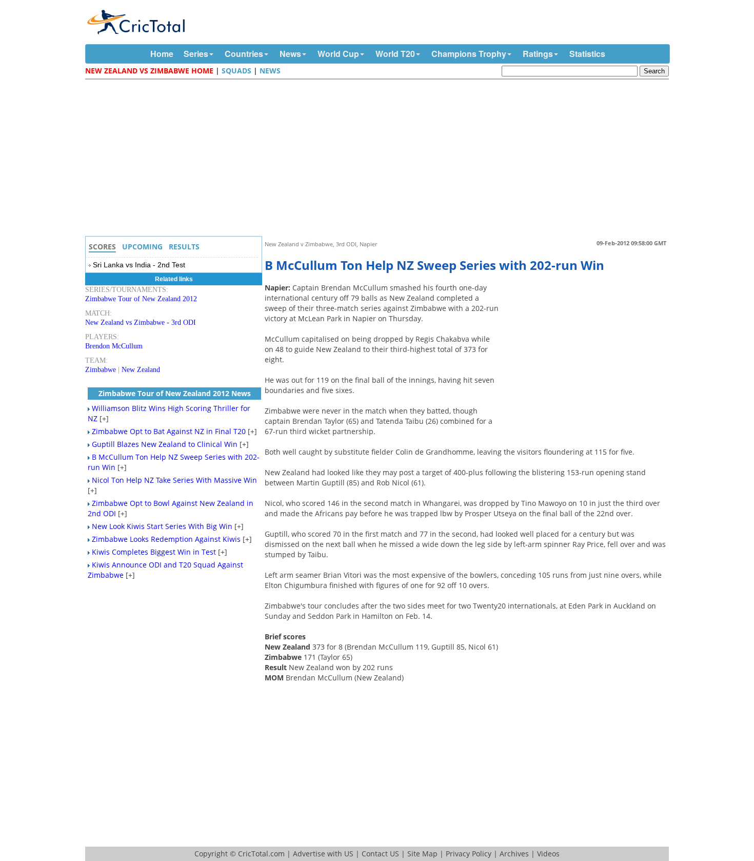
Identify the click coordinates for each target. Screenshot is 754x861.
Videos (548, 853)
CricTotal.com (261, 853)
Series (196, 54)
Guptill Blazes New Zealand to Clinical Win (164, 444)
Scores (102, 246)
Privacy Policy (468, 853)
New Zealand (141, 370)
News (290, 54)
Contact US (380, 853)
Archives (514, 853)
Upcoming (142, 246)
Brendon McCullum (114, 346)
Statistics (587, 54)
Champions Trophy (468, 54)
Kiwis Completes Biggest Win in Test (154, 552)
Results (184, 246)
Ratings (538, 54)
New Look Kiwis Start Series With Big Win (162, 526)
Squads (236, 70)
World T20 (395, 54)
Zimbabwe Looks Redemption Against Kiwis (166, 539)
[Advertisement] (379, 159)
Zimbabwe (100, 370)
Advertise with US (323, 853)
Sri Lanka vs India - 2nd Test (139, 265)
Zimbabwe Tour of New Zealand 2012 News (174, 393)
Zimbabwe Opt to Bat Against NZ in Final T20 (169, 431)
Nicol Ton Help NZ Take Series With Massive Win (174, 480)
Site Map (422, 853)
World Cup (338, 54)
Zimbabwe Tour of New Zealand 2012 (141, 299)
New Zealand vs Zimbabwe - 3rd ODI (140, 322)
